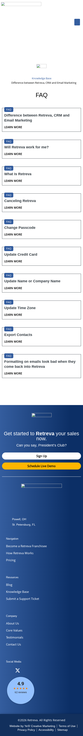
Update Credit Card (20, 254)
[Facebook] (9, 670)
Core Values (14, 630)
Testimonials (14, 637)
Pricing (11, 560)
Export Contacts (18, 335)
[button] (77, 22)
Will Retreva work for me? (26, 147)
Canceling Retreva (20, 201)
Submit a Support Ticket (22, 599)
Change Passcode (19, 228)
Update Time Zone (20, 308)
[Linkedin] (33, 670)
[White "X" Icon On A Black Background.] (17, 670)
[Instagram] (25, 670)
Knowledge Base (17, 592)
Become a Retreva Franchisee (26, 546)
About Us (12, 623)
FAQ (8, 109)
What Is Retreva (17, 174)
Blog (9, 585)
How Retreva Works (19, 553)
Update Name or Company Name (32, 281)
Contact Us (13, 644)
